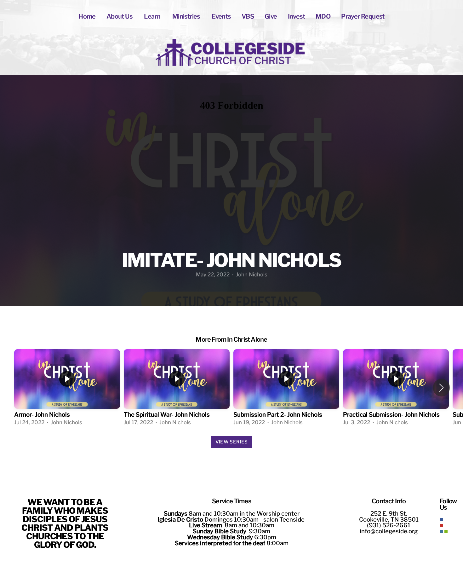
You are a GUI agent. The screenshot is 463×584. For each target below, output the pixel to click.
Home (87, 16)
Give (271, 16)
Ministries (186, 16)
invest (296, 16)
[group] (67, 387)
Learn (152, 16)
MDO (323, 16)
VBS (248, 16)
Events (221, 16)
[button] (441, 388)
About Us (120, 16)
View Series (231, 442)
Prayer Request (363, 16)
